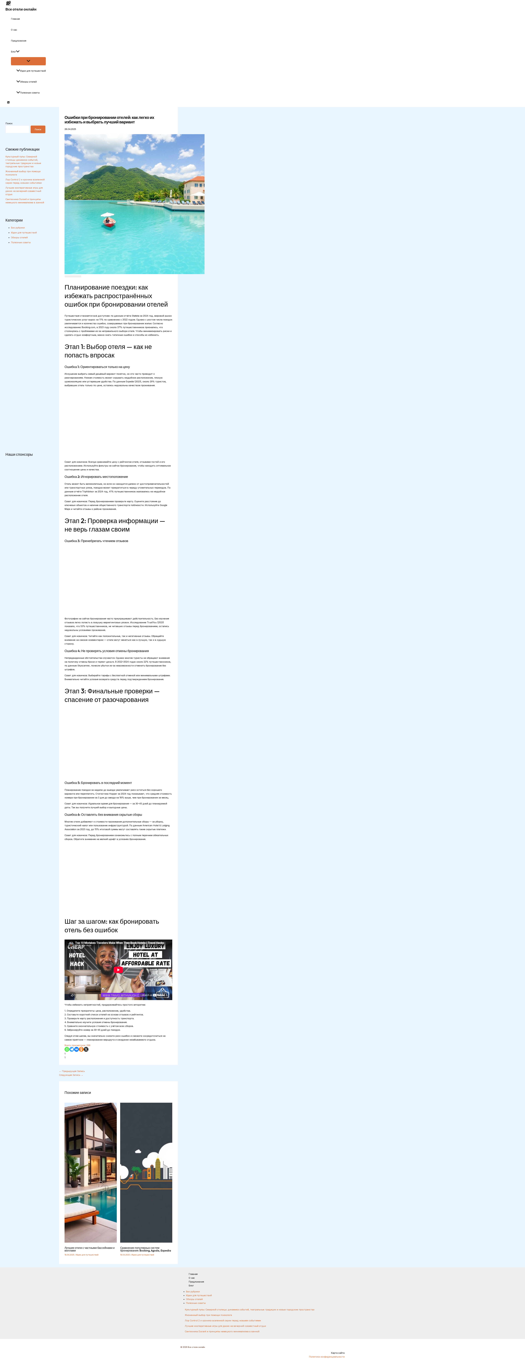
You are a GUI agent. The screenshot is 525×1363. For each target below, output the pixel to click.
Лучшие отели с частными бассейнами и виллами (90, 1249)
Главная (15, 18)
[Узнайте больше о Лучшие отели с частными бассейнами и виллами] (91, 1241)
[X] (86, 1049)
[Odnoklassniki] (81, 1049)
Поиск (8, 123)
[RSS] (8, 102)
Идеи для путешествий (33, 70)
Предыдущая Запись (72, 1071)
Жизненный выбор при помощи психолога (208, 1315)
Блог (13, 51)
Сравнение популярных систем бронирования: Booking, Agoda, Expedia (145, 1249)
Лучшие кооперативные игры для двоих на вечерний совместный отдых (24, 191)
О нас (14, 29)
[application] (18, 51)
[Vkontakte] (76, 1049)
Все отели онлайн (21, 9)
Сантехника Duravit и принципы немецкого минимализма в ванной (222, 1331)
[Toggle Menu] (28, 61)
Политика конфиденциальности (327, 1356)
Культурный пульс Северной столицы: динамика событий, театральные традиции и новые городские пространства (249, 1309)
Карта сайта (338, 1353)
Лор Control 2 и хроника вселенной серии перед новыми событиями (223, 1320)
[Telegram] (71, 1049)
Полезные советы (30, 92)
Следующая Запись (71, 1075)
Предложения (18, 40)
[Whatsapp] (67, 1049)
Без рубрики (18, 227)
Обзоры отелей (28, 81)
